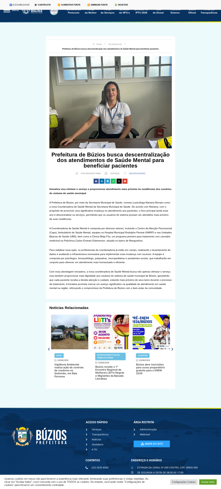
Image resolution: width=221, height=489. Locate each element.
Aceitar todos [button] (208, 482)
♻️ (121, 5)
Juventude (143, 355)
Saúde (59, 355)
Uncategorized (137, 173)
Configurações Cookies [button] (183, 482)
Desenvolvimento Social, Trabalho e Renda (108, 356)
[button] (96, 181)
